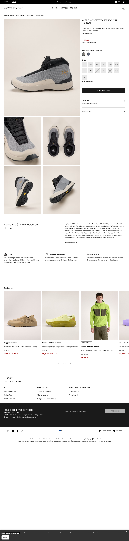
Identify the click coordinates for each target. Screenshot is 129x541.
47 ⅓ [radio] (116, 71)
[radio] (83, 54)
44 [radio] (84, 71)
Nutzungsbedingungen (86, 439)
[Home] (13, 8)
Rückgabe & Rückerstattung (46, 399)
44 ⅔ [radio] (90, 71)
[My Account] (120, 8)
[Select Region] (116, 2)
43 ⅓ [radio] (116, 64)
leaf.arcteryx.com (76, 441)
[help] (123, 2)
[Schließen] (127, 532)
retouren (70, 2)
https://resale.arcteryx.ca (88, 441)
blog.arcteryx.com (66, 441)
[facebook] (17, 431)
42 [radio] (103, 64)
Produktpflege (74, 391)
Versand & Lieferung (44, 391)
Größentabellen (9, 399)
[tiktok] (22, 431)
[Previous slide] (58, 363)
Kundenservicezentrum (12, 391)
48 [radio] (84, 77)
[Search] (116, 8)
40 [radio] (84, 64)
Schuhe (22, 15)
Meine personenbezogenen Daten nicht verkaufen (29, 441)
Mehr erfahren (70, 243)
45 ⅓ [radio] (97, 71)
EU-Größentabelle (87, 81)
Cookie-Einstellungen (33, 439)
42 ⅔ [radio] (110, 64)
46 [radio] (103, 71)
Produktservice (74, 395)
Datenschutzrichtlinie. (12, 533)
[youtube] (13, 431)
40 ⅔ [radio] (90, 64)
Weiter (5, 537)
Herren (17, 15)
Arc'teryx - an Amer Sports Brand (103, 441)
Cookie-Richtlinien (44, 439)
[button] (42, 67)
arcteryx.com (46, 441)
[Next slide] (70, 363)
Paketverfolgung (42, 395)
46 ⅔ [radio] (110, 71)
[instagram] (8, 431)
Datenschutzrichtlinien (55, 439)
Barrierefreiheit (97, 439)
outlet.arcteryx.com (56, 441)
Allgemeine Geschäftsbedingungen (71, 439)
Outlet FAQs (8, 395)
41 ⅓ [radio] (97, 64)
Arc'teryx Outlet (9, 15)
